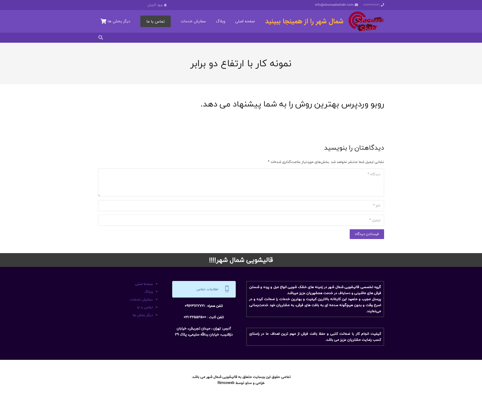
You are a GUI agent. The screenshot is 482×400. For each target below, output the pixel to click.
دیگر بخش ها (143, 315)
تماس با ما (145, 307)
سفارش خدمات (141, 299)
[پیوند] (366, 21)
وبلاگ (148, 292)
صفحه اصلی (144, 284)
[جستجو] (101, 37)
